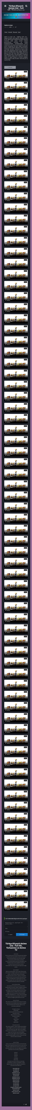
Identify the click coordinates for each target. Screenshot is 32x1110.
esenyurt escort (16, 1074)
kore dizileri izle (16, 1068)
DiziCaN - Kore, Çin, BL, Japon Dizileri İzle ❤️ (16, 16)
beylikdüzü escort (16, 1072)
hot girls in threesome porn (16, 1087)
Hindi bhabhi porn (16, 1088)
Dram (6, 32)
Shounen (15, 32)
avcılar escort (16, 1075)
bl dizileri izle (16, 1071)
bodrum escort (16, 1090)
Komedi (10, 32)
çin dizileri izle (16, 1069)
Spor (19, 32)
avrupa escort (16, 1085)
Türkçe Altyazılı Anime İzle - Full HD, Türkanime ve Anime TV (16, 9)
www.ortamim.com (16, 1091)
